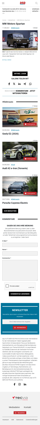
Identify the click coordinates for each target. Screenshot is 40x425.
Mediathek (11, 20)
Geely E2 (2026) (10, 133)
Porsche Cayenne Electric (15, 203)
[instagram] (19, 384)
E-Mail (4, 241)
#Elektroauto (15, 28)
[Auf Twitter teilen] (14, 84)
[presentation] (3, 39)
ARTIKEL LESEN (20, 74)
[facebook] (14, 384)
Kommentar (6, 258)
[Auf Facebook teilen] (9, 84)
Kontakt (27, 407)
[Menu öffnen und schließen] (3, 3)
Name (4, 249)
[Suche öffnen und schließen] (35, 3)
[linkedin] (25, 384)
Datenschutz (19, 419)
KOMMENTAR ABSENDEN (20, 294)
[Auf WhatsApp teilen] (30, 84)
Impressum (6, 419)
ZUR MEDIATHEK (10, 211)
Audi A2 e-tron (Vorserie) (15, 168)
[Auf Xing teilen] (25, 84)
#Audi (13, 164)
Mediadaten (14, 407)
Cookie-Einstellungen (31, 419)
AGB (12, 419)
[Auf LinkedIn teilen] (19, 84)
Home (4, 20)
